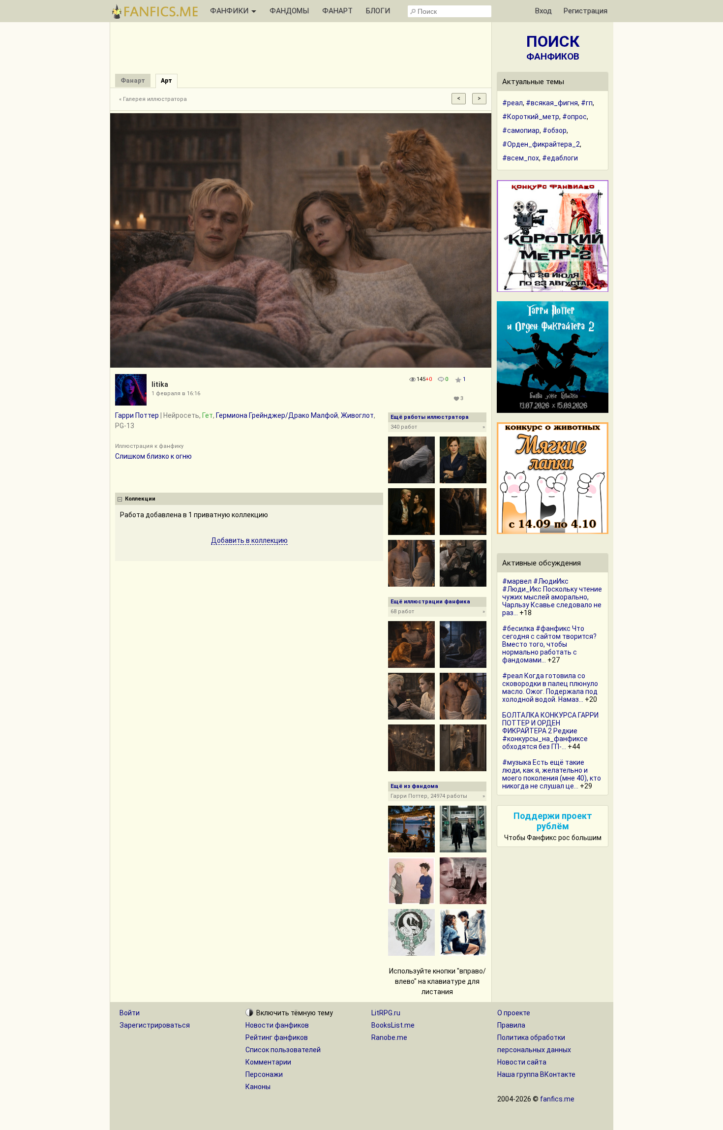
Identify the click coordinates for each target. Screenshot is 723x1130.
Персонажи (264, 1074)
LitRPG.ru (385, 1013)
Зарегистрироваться (155, 1025)
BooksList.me (393, 1025)
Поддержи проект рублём (552, 821)
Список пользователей (283, 1050)
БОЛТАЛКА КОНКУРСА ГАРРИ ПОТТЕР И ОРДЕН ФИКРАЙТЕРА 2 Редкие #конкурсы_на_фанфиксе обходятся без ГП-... (550, 731)
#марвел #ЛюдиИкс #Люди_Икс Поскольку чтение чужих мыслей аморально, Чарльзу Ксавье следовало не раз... (552, 597)
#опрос (574, 117)
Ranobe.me (389, 1037)
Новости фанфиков (277, 1025)
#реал (512, 103)
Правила (511, 1025)
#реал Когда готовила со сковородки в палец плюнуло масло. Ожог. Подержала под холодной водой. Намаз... (550, 687)
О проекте (513, 1013)
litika (159, 384)
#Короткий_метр (530, 117)
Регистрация (585, 10)
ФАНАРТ (337, 10)
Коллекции (140, 499)
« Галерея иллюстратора (153, 99)
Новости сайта (521, 1062)
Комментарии (268, 1062)
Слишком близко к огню (153, 456)
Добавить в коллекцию (249, 540)
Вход (543, 10)
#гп (587, 103)
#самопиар (521, 130)
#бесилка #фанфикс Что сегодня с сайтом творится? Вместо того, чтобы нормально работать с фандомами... (549, 644)
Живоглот (357, 415)
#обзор (554, 130)
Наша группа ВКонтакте (536, 1074)
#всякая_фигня (552, 103)
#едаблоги (560, 158)
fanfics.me (557, 1099)
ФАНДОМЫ (289, 10)
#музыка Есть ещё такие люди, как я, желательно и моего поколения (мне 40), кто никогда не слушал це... (551, 774)
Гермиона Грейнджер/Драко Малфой (277, 415)
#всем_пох (520, 158)
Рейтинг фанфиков (276, 1037)
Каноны (258, 1087)
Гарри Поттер (137, 415)
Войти (130, 1013)
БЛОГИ (378, 10)
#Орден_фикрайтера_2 (541, 144)
